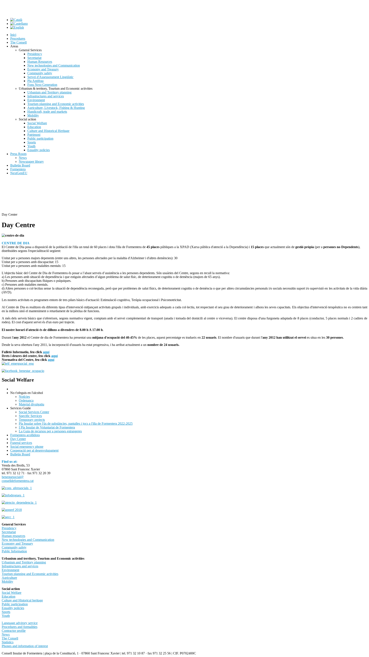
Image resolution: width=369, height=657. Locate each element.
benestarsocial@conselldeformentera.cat (18, 479)
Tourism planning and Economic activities (30, 574)
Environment (10, 570)
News (6, 634)
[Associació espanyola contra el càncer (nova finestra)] (8, 517)
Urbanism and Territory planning (24, 562)
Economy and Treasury (17, 543)
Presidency (9, 528)
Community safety (14, 547)
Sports (6, 612)
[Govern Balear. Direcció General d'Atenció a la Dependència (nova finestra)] (19, 502)
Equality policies (13, 608)
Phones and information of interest (25, 646)
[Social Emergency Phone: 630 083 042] (18, 363)
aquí (46, 352)
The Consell (10, 638)
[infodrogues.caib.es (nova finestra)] (13, 495)
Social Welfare (11, 592)
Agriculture (9, 577)
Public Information (14, 551)
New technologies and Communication (28, 539)
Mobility (7, 581)
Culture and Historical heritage (22, 600)
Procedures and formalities (19, 627)
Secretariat (9, 532)
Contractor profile (14, 630)
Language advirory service (20, 623)
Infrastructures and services (20, 566)
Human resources (13, 536)
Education (8, 596)
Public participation (15, 604)
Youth (6, 615)
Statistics (7, 642)
